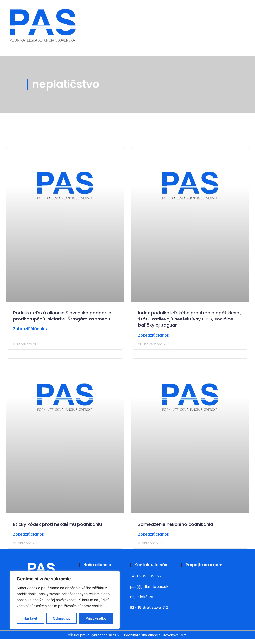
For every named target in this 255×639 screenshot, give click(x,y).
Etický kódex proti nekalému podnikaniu (57, 524)
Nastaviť (30, 618)
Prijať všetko (96, 618)
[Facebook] (187, 579)
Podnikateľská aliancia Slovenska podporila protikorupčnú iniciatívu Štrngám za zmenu (62, 316)
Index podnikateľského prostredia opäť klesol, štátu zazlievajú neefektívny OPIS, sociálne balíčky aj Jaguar (189, 319)
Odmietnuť (61, 618)
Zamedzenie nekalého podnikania (175, 524)
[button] (242, 25)
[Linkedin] (199, 579)
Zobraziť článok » (30, 329)
